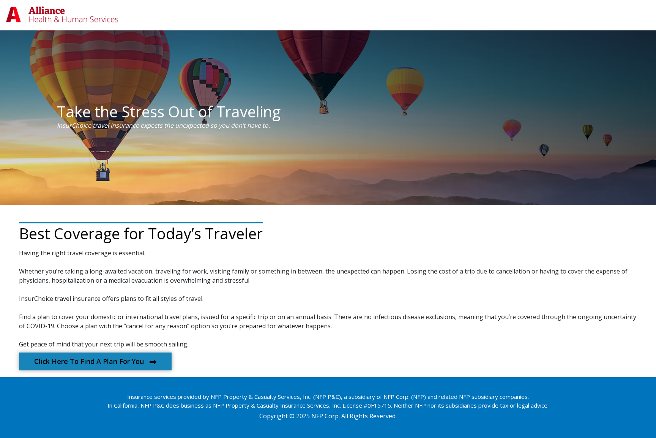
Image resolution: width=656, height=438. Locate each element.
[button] (95, 361)
